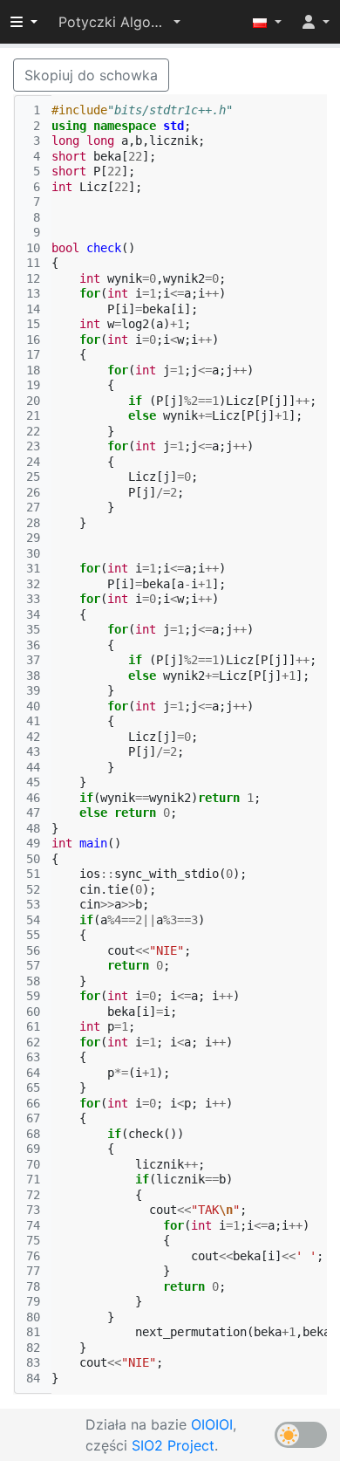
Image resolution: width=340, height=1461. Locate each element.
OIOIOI (212, 1424)
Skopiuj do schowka (91, 75)
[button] (119, 22)
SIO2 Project (173, 1445)
